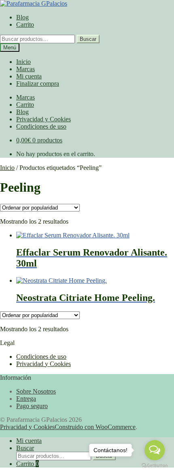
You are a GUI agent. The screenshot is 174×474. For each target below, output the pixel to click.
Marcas (25, 69)
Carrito (25, 24)
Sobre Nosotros (36, 391)
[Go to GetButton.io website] (155, 465)
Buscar (88, 39)
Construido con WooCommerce (95, 426)
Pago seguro (32, 405)
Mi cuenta (29, 76)
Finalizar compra (37, 83)
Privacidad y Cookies (43, 119)
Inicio (23, 61)
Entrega (26, 398)
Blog (22, 17)
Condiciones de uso (41, 126)
